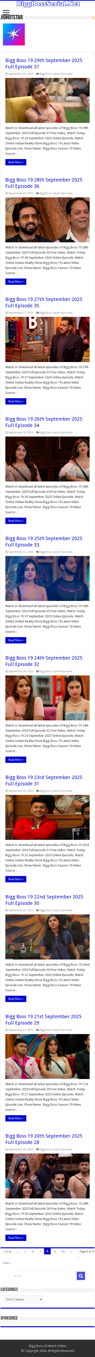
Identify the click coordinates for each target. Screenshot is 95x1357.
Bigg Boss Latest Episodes (56, 73)
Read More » (15, 162)
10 (63, 1251)
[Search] (81, 1276)
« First (7, 1251)
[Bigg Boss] (47, 4)
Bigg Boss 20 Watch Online (47, 1346)
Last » (7, 1263)
